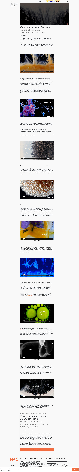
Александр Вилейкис (23, 430)
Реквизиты (49, 466)
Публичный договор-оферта (51, 463)
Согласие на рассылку (50, 465)
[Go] (11, 1)
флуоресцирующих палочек (25, 329)
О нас (11, 464)
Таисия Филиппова (23, 35)
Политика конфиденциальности (5, 470)
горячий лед (30, 295)
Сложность (12, 465)
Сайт (21, 404)
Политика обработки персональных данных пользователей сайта (57, 461)
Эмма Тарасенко (33, 430)
